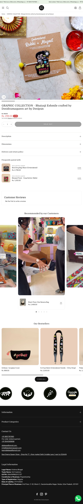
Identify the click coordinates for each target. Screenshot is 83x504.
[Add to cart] (61, 303)
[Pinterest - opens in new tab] (46, 494)
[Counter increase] (11, 124)
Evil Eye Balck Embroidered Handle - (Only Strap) (58, 368)
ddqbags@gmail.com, (9, 445)
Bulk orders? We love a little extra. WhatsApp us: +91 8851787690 (58, 2)
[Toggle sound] (61, 292)
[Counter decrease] (3, 124)
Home (3, 14)
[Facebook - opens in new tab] (37, 494)
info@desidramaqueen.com (12, 448)
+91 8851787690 (8, 436)
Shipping (10, 118)
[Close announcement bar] (80, 1)
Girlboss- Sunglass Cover (11, 368)
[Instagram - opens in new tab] (41, 494)
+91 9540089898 (8, 441)
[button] (3, 7)
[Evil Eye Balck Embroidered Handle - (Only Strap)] (59, 346)
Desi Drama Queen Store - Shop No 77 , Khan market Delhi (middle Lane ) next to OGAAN (34, 454)
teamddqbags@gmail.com (11, 450)
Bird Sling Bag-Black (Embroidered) (24, 168)
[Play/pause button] (22, 221)
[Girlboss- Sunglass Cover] (20, 346)
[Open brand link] (25, 393)
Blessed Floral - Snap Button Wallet (24, 178)
